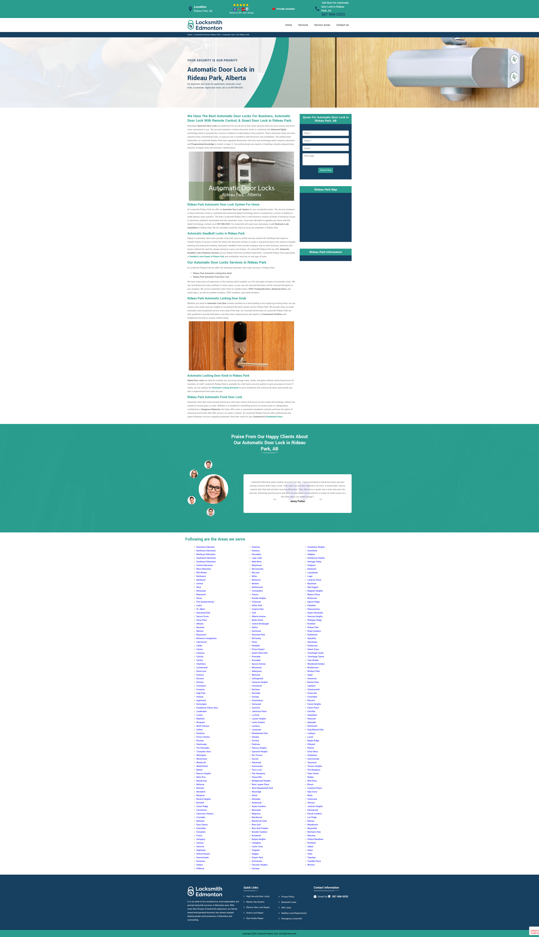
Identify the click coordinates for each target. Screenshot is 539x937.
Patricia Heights (259, 748)
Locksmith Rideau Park (267, 933)
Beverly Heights (203, 799)
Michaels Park (314, 832)
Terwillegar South (315, 653)
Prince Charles (203, 737)
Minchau (311, 835)
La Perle (255, 715)
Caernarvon (201, 642)
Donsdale (256, 693)
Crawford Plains (314, 788)
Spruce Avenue (259, 664)
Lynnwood (256, 729)
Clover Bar (312, 693)
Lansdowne (312, 572)
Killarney (256, 547)
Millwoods (201, 590)
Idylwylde (311, 722)
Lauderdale (201, 711)
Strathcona (312, 645)
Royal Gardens (314, 631)
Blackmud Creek (259, 821)
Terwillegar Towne (315, 656)
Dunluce (200, 674)
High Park (200, 693)
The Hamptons (258, 773)
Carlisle (199, 656)
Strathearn (312, 755)
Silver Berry (312, 751)
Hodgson (311, 565)
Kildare (199, 864)
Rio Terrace (257, 755)
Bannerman (201, 780)
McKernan (312, 598)
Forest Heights (314, 704)
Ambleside (257, 802)
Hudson (199, 696)
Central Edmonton (204, 565)
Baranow (200, 627)
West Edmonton (203, 569)
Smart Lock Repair (254, 912)
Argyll (310, 674)
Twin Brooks (313, 660)
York (254, 612)
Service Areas (322, 25)
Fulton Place (313, 707)
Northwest (201, 576)
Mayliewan (257, 565)
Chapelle (256, 850)
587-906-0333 (333, 14)
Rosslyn (200, 740)
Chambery (201, 664)
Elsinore (200, 678)
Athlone (199, 623)
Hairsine (200, 846)
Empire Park (257, 857)
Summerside (313, 758)
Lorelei (199, 715)
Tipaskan (311, 857)
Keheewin (311, 569)
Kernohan (200, 861)
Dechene (256, 689)
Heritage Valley (314, 561)
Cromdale (200, 817)
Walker (310, 777)
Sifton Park (257, 605)
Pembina (200, 733)
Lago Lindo (257, 558)
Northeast (200, 579)
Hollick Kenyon (203, 853)
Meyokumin (312, 824)
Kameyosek (312, 810)
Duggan (255, 853)
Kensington (201, 704)
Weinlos (311, 864)
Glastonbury (257, 700)
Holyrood (311, 718)
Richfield (311, 842)
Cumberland (201, 667)
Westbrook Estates (316, 664)
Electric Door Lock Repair (258, 907)
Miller (254, 576)
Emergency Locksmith (291, 918)
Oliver (254, 642)
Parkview (256, 744)
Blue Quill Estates (260, 828)
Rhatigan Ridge (314, 620)
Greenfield (312, 550)
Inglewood (201, 700)
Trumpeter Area (203, 751)
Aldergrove (257, 671)
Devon (199, 598)
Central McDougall (260, 623)
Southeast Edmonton (206, 561)
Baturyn (199, 631)
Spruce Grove (202, 616)
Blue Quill (256, 824)
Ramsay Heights (315, 616)
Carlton (199, 660)
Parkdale (256, 645)
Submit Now (325, 170)
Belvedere (200, 791)
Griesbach (201, 685)
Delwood (200, 821)
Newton (255, 583)
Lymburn (256, 726)
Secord (255, 758)
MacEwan (311, 583)
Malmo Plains (313, 594)
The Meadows (313, 769)
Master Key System (255, 901)
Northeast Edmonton (205, 554)
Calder (199, 645)
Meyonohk (312, 828)
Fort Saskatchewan (205, 601)
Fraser (199, 835)
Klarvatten (256, 554)
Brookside (256, 835)
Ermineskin (257, 861)
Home (288, 25)
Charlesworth (313, 689)
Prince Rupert (258, 649)
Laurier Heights (259, 718)
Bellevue (200, 784)
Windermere (313, 667)
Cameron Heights (260, 682)
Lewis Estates (258, 722)
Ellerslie (311, 700)
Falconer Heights (260, 864)
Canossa (200, 653)
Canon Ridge (202, 806)
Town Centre (313, 773)
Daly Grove (312, 791)
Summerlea (257, 766)
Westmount (201, 758)
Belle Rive (201, 777)
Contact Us (342, 25)
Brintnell (200, 802)
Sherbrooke (201, 744)
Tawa (309, 853)
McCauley (256, 638)
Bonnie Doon (313, 682)
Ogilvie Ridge (313, 601)
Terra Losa (257, 769)
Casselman (201, 810)
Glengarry (200, 839)
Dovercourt (201, 671)
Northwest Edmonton (206, 550)
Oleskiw (255, 737)
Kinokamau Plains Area (207, 707)
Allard (254, 795)
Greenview (312, 799)
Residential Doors (274, 416)
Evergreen (200, 832)
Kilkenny (200, 868)
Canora (199, 649)
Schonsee (256, 601)
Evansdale (201, 828)
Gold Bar (311, 711)
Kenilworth (312, 726)
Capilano (311, 685)
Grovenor (200, 689)
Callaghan (256, 842)
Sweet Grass (313, 649)
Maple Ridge (313, 740)
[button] (210, 512)
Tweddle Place (314, 861)
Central (199, 583)
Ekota (309, 795)
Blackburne (257, 817)
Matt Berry (256, 561)
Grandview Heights (316, 547)
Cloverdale (312, 696)
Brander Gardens (259, 832)
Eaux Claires (202, 824)
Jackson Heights (315, 806)
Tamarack (311, 762)
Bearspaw (256, 810)
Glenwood (256, 704)
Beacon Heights (203, 773)
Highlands (201, 850)
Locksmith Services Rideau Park (207, 34)
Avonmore (312, 678)
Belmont (200, 788)
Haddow (311, 554)
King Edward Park (315, 729)
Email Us (322, 896)
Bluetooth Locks (288, 902)
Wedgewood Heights (261, 780)
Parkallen (311, 605)
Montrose (256, 579)
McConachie (257, 569)
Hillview (311, 802)
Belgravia (256, 813)
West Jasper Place (260, 784)
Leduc (199, 605)
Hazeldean (312, 715)
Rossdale (256, 660)
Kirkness (256, 550)
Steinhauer (312, 642)
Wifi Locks (286, 907)
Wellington (201, 755)
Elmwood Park (258, 634)
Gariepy (255, 696)
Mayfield (200, 718)
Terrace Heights (314, 766)
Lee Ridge (312, 817)
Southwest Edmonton (206, 558)
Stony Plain (201, 620)
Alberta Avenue (259, 616)
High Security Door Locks (258, 896)
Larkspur (311, 733)
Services (303, 25)
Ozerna (255, 594)
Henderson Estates (316, 558)
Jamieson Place (259, 711)
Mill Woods (201, 572)
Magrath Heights (315, 590)
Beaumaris (201, 634)
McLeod (255, 572)
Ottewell (311, 744)
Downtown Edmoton (205, 547)
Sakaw (310, 846)
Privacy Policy (287, 896)
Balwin (199, 769)
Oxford (199, 729)
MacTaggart (312, 587)
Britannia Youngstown (206, 638)
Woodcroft (201, 762)
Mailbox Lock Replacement (294, 913)
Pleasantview (313, 609)
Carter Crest (257, 846)
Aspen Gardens (259, 806)
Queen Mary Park (260, 653)
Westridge (256, 791)
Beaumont (201, 594)
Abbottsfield (202, 766)
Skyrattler (311, 638)
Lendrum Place (314, 579)
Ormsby (255, 740)
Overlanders (257, 590)
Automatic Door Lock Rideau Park (235, 34)
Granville (256, 707)
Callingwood (257, 678)
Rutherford (312, 634)
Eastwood (256, 631)
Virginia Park (257, 609)
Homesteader (202, 857)
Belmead (256, 674)
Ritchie (310, 748)
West (198, 587)
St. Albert (200, 609)
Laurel (310, 737)
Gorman (200, 842)
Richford (311, 623)
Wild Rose (312, 780)
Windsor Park (313, 671)
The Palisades (202, 748)
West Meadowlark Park (262, 788)
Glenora (200, 682)
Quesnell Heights (260, 751)
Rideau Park (312, 627)
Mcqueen (200, 722)
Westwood (256, 667)
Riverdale (256, 656)
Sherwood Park (203, 612)
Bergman (200, 795)
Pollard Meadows (315, 839)
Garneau (256, 868)
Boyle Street (257, 620)
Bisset (310, 784)
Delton (255, 627)
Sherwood (256, 762)
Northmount (257, 587)
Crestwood (257, 685)
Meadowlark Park (260, 733)
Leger (310, 576)
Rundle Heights (259, 598)
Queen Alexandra (315, 612)
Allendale (256, 799)
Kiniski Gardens (314, 813)
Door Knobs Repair (254, 918)
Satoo (310, 850)
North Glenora (202, 726)
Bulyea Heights (259, 839)
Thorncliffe (257, 777)
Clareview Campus (204, 813)
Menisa (310, 821)
